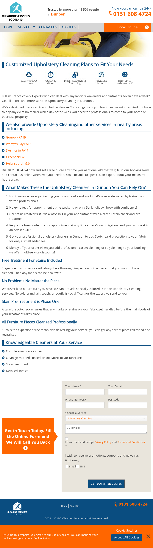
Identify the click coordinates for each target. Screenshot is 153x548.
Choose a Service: (76, 413)
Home (8, 27)
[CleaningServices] (19, 11)
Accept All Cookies (127, 537)
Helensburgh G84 (18, 163)
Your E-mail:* (116, 386)
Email (72, 466)
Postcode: (114, 399)
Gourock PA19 (16, 137)
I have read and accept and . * (105, 444)
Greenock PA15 (16, 157)
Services (24, 27)
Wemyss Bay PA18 (18, 144)
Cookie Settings (127, 530)
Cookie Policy (42, 538)
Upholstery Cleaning (79, 418)
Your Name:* (73, 386)
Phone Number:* (76, 399)
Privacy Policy (103, 442)
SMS (82, 466)
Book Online (127, 27)
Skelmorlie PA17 (17, 150)
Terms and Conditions (131, 442)
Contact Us (48, 27)
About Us (69, 27)
